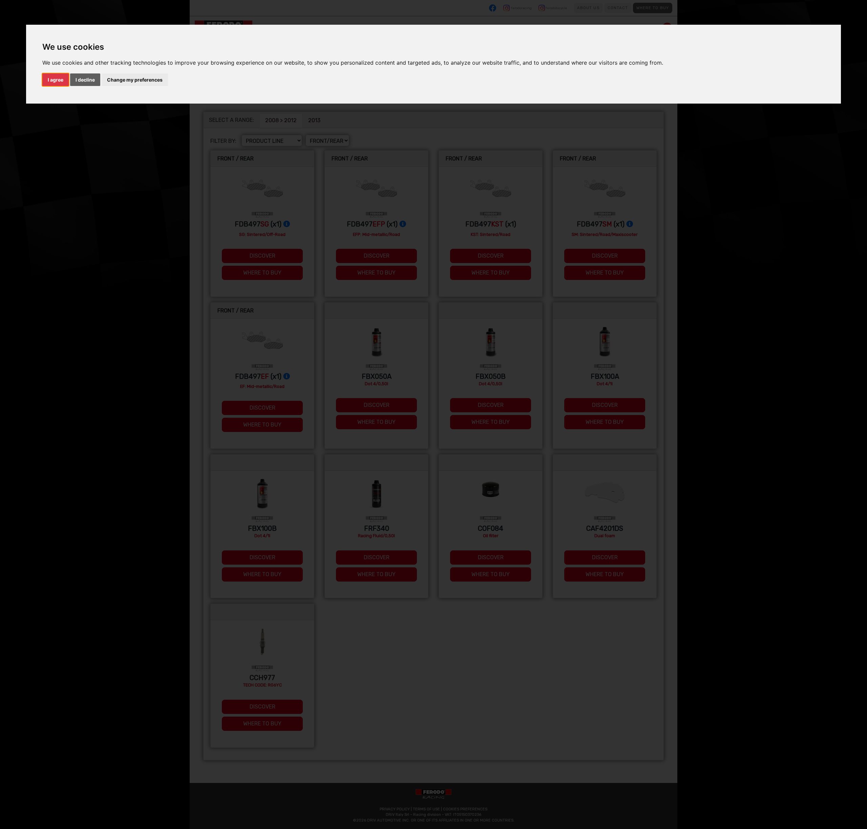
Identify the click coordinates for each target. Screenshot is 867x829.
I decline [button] (85, 80)
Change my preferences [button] (135, 80)
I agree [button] (55, 80)
